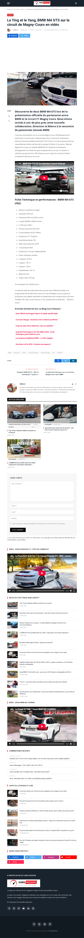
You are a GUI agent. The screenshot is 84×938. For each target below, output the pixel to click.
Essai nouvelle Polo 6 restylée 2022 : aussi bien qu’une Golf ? (30, 772)
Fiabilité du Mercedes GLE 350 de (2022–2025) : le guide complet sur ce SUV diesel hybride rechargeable (46, 663)
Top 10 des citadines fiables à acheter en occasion (22, 431)
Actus (22, 9)
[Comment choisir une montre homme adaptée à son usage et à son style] (12, 654)
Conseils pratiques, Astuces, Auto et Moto (20, 426)
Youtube (59, 352)
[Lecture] (10, 591)
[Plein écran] (74, 591)
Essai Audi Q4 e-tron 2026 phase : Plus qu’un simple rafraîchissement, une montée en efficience (47, 693)
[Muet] (71, 591)
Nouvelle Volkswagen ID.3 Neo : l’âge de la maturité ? (36, 642)
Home (18, 9)
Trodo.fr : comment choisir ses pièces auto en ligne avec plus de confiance (43, 682)
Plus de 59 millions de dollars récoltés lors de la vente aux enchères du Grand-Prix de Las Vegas (48, 841)
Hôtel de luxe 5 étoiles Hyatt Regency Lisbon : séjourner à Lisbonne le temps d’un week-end (47, 821)
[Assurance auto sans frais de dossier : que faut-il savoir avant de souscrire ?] (60, 413)
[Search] (76, 3)
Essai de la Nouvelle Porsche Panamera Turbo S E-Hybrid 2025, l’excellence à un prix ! (47, 830)
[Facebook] (9, 116)
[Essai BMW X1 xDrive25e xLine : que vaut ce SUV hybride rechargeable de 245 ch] (12, 674)
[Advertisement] (42, 54)
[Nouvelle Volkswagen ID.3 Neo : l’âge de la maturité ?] (12, 644)
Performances (45, 352)
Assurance (48, 424)
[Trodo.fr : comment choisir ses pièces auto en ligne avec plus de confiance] (12, 684)
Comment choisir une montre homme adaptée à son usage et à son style (43, 652)
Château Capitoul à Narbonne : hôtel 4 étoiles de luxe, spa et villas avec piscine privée (47, 811)
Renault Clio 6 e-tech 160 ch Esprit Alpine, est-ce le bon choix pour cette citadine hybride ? (40, 759)
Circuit (24, 352)
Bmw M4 (16, 352)
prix (53, 352)
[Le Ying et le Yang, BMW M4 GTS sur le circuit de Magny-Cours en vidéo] (42, 88)
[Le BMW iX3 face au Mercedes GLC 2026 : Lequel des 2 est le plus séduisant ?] (24, 448)
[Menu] (8, 3)
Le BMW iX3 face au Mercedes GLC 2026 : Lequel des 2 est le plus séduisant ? (22, 464)
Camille (15, 30)
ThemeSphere (53, 931)
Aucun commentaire (51, 30)
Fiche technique (33, 352)
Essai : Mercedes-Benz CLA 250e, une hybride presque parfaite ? (31, 778)
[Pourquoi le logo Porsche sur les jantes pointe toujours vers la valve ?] (12, 803)
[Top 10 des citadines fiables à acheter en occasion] (24, 413)
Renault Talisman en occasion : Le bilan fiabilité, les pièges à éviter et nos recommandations (43, 624)
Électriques (12, 459)
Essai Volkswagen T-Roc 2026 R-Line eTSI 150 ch (26, 765)
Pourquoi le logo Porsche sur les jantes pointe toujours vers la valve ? (42, 801)
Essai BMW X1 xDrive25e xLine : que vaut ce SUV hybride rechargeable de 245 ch (45, 672)
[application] (42, 573)
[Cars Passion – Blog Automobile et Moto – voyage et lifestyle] (42, 3)
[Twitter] (9, 121)
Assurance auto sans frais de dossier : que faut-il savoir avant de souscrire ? (59, 429)
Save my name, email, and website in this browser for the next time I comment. (38, 524)
